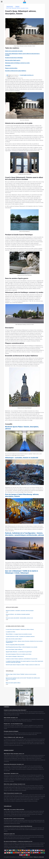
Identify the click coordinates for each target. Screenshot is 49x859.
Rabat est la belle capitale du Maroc (13, 682)
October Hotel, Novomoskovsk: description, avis (14, 764)
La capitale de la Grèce (10, 631)
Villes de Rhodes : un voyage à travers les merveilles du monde (19, 634)
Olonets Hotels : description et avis (11, 773)
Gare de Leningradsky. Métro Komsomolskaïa (15, 644)
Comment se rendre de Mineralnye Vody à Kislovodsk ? (15, 710)
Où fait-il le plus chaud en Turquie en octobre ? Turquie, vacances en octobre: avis (23, 664)
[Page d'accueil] (24, 1)
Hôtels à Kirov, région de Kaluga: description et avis (14, 784)
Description (8, 65)
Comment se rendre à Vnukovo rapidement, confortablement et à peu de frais (21, 658)
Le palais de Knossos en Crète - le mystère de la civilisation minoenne (20, 636)
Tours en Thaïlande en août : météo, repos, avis (13, 737)
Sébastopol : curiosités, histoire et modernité (21, 458)
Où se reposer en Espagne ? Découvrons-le (15, 656)
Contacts (31, 857)
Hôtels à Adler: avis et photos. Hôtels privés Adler (14, 809)
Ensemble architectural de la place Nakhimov (15, 70)
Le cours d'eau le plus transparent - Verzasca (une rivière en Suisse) (20, 629)
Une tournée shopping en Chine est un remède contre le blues (18, 654)
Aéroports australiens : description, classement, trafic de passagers (20, 610)
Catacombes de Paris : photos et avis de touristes (14, 818)
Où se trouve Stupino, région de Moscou (14, 649)
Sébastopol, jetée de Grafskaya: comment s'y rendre (17, 62)
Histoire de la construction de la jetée (14, 51)
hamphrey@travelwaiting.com (27, 75)
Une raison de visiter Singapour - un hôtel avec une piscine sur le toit (18, 841)
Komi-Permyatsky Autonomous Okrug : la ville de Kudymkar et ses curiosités (21, 647)
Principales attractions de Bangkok (11, 731)
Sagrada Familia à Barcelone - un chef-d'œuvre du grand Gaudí (19, 651)
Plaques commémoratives (11, 68)
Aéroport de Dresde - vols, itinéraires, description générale (18, 614)
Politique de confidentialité (39, 857)
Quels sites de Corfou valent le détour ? (14, 638)
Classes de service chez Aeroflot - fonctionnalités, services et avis (19, 617)
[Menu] (2, 2)
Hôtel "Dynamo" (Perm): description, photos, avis (14, 753)
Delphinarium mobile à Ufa (9, 833)
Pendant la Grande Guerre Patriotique (14, 57)
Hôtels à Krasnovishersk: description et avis (13, 793)
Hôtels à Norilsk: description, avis (11, 717)
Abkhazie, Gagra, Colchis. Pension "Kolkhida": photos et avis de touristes (21, 674)
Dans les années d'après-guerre (12, 60)
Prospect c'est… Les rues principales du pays (13, 723)
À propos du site (25, 857)
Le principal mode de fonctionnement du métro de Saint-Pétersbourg (18, 826)
